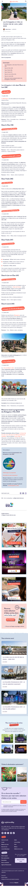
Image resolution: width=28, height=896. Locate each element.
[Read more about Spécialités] (21, 749)
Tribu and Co (16, 882)
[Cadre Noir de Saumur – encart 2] (14, 574)
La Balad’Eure (6, 92)
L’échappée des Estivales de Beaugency (13, 308)
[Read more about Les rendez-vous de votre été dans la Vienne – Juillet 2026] (14, 652)
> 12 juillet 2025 (5, 159)
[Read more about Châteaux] (7, 749)
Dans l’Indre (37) (8, 72)
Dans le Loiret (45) (9, 76)
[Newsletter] (14, 628)
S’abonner (23, 802)
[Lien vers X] (26, 493)
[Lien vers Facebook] (20, 493)
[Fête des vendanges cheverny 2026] (14, 547)
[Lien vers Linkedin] (23, 493)
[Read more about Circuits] (7, 738)
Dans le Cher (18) (9, 68)
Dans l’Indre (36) (8, 70)
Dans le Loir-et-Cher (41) (10, 74)
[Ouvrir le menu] (2, 1)
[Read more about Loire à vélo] (21, 738)
